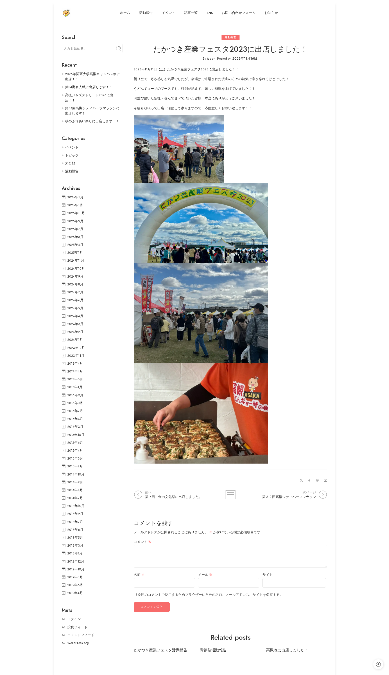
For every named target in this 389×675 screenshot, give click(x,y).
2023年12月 (76, 347)
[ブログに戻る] (230, 494)
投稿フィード (77, 627)
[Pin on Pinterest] (317, 480)
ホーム (125, 12)
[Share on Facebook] (309, 480)
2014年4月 (75, 490)
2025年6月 (75, 236)
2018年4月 (75, 363)
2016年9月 (75, 395)
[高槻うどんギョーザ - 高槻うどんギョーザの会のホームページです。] (66, 12)
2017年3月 (75, 379)
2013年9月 (75, 513)
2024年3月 (75, 323)
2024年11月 (75, 260)
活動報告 (146, 12)
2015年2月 (75, 466)
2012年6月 (75, 585)
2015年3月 (75, 458)
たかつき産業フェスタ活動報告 (160, 650)
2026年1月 (75, 205)
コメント (143, 541)
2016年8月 (75, 403)
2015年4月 (75, 450)
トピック (72, 155)
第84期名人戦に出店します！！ (89, 87)
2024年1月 (75, 339)
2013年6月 (75, 529)
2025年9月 (75, 221)
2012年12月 (75, 561)
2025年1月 (75, 252)
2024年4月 (75, 316)
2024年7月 (75, 292)
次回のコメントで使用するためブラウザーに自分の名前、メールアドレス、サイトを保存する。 (210, 594)
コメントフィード (80, 634)
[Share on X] (301, 480)
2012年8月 (75, 577)
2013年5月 (75, 537)
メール (205, 574)
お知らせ (271, 12)
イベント (168, 12)
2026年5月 (75, 197)
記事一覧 (191, 12)
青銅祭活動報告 (213, 650)
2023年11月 (75, 355)
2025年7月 (75, 228)
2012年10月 (75, 569)
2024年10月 (76, 268)
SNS (210, 12)
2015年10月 (75, 434)
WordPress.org (78, 642)
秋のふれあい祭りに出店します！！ (92, 121)
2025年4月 (75, 244)
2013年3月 (75, 545)
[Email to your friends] (325, 480)
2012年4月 (75, 592)
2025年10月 (76, 213)
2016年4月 (75, 418)
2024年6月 (75, 300)
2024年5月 (75, 308)
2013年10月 (76, 505)
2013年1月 (75, 553)
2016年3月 (75, 426)
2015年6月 (75, 442)
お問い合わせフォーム (239, 12)
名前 (139, 574)
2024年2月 (75, 331)
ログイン (74, 619)
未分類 (70, 163)
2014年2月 (75, 498)
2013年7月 (75, 521)
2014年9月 (75, 482)
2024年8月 (75, 284)
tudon (211, 58)
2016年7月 (75, 410)
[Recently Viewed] (378, 664)
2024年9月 (75, 276)
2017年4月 (75, 371)
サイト (267, 574)
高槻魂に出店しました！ (287, 650)
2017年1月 (74, 387)
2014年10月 (75, 474)
